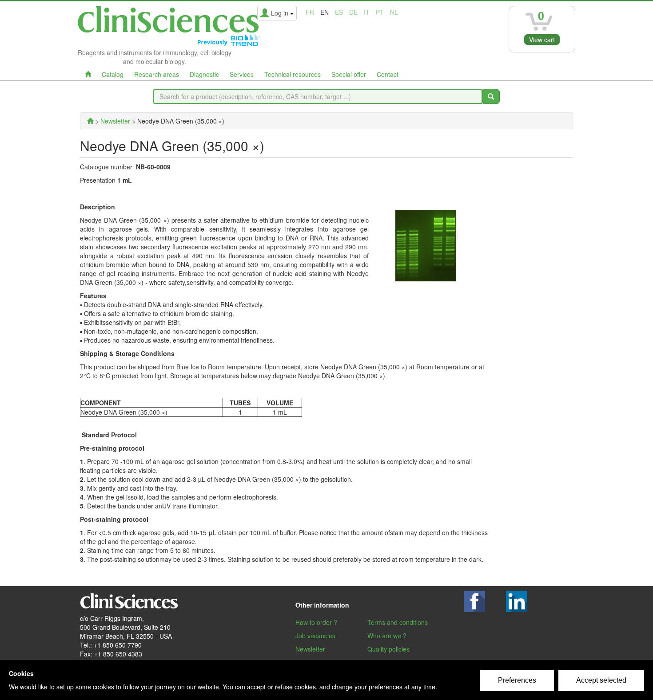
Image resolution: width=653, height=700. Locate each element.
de (353, 12)
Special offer (348, 74)
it (367, 12)
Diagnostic (204, 74)
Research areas (156, 74)
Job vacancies (315, 635)
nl (394, 12)
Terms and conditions (397, 622)
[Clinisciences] (90, 120)
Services (242, 74)
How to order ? (316, 622)
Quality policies (388, 648)
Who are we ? (386, 635)
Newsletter (310, 648)
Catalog (112, 74)
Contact (387, 74)
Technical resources (292, 74)
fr (310, 12)
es (339, 12)
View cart (542, 39)
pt (380, 12)
